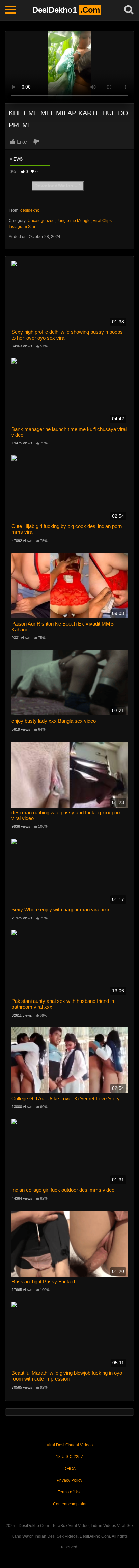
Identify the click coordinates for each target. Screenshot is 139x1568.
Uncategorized (41, 220)
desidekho (29, 210)
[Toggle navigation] (10, 10)
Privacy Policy (69, 1480)
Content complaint (69, 1504)
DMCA (69, 1468)
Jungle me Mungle (74, 220)
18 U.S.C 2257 (69, 1456)
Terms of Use (70, 1492)
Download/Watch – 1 (57, 185)
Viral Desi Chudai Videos (70, 1445)
